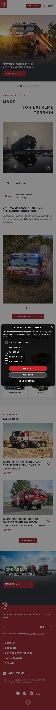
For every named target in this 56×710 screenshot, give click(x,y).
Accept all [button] (28, 369)
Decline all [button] (28, 375)
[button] (28, 381)
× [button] (52, 327)
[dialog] (28, 355)
